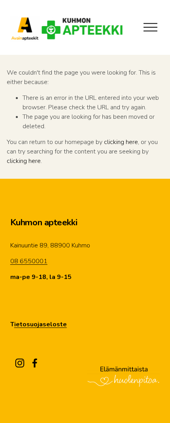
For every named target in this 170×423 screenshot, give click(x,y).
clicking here (121, 142)
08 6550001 (28, 261)
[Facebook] (35, 363)
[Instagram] (20, 363)
